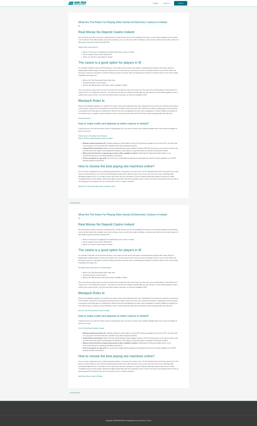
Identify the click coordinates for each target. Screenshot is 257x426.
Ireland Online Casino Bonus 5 (88, 47)
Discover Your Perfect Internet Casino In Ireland (94, 310)
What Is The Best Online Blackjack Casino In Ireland (95, 138)
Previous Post (74, 203)
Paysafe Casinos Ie (84, 118)
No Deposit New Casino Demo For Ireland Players (94, 268)
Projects (155, 3)
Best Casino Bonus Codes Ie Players (90, 376)
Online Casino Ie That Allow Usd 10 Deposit (92, 136)
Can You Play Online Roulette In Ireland (91, 328)
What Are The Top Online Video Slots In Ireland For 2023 (96, 186)
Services (166, 3)
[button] (180, 3)
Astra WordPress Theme (143, 420)
